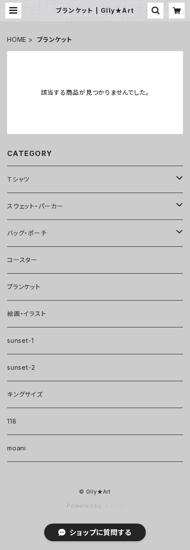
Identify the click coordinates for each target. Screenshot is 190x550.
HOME (17, 39)
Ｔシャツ (18, 179)
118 (11, 421)
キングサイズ (25, 394)
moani (16, 448)
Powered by (85, 505)
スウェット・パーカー (35, 206)
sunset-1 (20, 340)
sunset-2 (21, 367)
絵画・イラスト (26, 313)
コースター (22, 260)
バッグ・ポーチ (27, 233)
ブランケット (24, 286)
